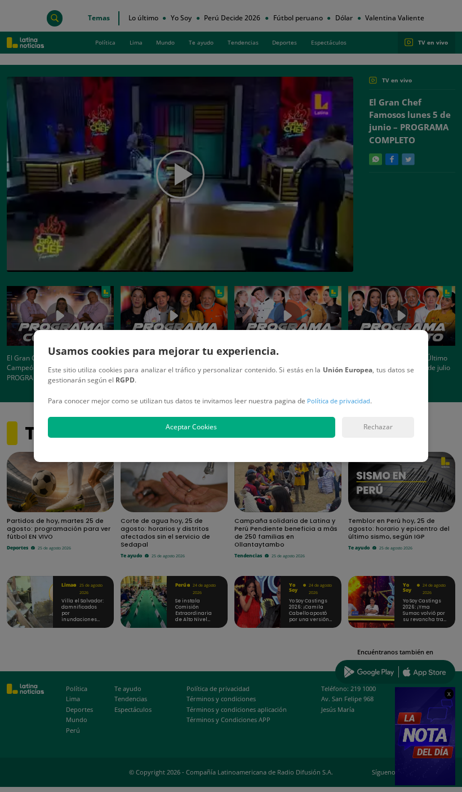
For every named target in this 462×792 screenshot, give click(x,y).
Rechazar (378, 427)
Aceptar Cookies (191, 427)
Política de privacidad (338, 401)
